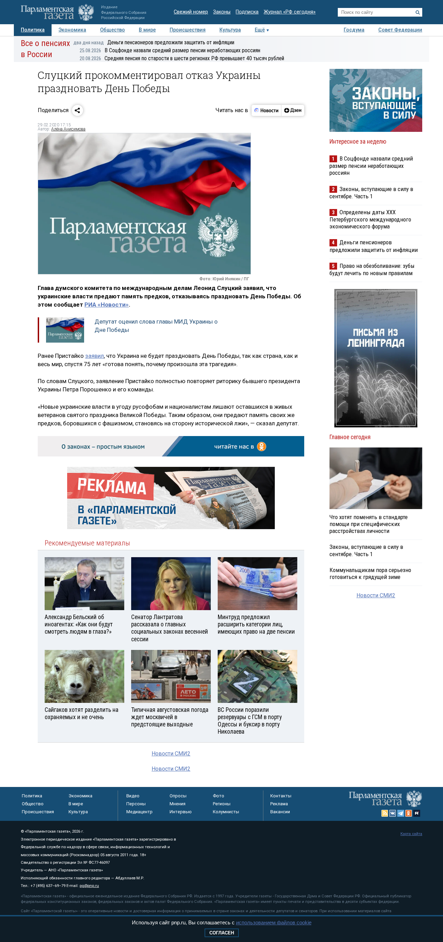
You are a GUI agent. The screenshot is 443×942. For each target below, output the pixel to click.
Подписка (247, 12)
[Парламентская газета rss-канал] (384, 813)
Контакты (280, 795)
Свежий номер (191, 12)
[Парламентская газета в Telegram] (400, 813)
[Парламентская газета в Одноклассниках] (408, 813)
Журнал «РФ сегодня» (290, 12)
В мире (147, 30)
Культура (230, 30)
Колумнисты (226, 811)
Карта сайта (411, 834)
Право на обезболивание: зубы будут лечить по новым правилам (372, 269)
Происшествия (188, 30)
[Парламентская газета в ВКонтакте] (392, 813)
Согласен (221, 932)
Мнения (178, 803)
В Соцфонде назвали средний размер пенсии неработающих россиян (170, 50)
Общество (112, 30)
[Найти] (417, 12)
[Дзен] (292, 110)
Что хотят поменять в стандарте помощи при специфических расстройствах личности (368, 524)
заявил (94, 355)
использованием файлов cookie (273, 922)
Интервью (181, 811)
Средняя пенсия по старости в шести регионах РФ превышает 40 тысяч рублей (182, 58)
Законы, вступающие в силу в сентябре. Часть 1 (371, 192)
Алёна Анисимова (68, 129)
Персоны (136, 803)
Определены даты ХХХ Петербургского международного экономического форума (370, 219)
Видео (132, 795)
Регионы (221, 803)
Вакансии (280, 811)
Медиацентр (139, 811)
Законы (221, 12)
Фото (218, 795)
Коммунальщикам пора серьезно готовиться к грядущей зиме (370, 573)
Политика (33, 30)
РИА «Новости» (106, 304)
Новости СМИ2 (171, 753)
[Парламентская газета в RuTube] (416, 813)
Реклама (279, 803)
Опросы (178, 795)
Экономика (72, 30)
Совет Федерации (400, 30)
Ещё (260, 30)
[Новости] (266, 110)
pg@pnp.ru (89, 886)
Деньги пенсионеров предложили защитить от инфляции (153, 42)
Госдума (354, 30)
